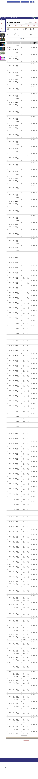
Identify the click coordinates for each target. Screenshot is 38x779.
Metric (36, 22)
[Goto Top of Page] (5, 766)
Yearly (28, 25)
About (1, 29)
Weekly (16, 25)
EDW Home (2, 20)
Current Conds (2, 25)
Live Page (2, 21)
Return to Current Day (8, 20)
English (34, 22)
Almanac (2, 26)
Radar (1, 23)
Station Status (2, 30)
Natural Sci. (2, 27)
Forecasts (2, 22)
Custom (34, 25)
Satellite (2, 24)
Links (1, 28)
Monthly (22, 25)
